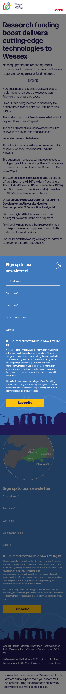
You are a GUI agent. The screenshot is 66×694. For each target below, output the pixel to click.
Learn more (52, 388)
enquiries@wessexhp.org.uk (22, 362)
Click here (32, 366)
